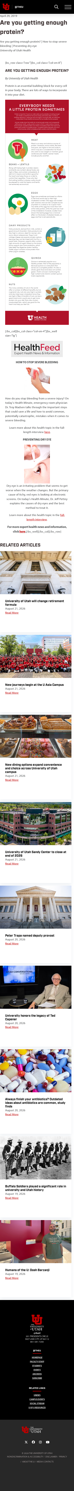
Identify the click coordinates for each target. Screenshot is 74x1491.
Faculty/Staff (37, 1361)
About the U (28, 1461)
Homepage (37, 1357)
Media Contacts (45, 1461)
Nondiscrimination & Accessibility (25, 1456)
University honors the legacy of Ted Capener (30, 1017)
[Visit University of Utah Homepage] (6, 7)
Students (37, 1365)
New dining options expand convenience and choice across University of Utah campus (33, 768)
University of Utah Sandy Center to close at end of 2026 (35, 854)
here (22, 531)
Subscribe (37, 1378)
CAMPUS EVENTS (37, 1399)
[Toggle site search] (56, 7)
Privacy (63, 1456)
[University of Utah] (37, 1430)
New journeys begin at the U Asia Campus (34, 685)
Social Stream (37, 1403)
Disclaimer (51, 1456)
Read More (12, 612)
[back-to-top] (70, 1484)
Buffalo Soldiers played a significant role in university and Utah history (35, 1188)
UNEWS (37, 1395)
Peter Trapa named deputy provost (29, 936)
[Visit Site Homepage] (37, 1330)
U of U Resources (37, 1407)
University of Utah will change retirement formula (34, 603)
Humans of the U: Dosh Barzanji (27, 1270)
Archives (37, 1374)
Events (37, 1370)
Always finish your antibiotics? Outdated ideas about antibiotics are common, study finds (35, 1102)
